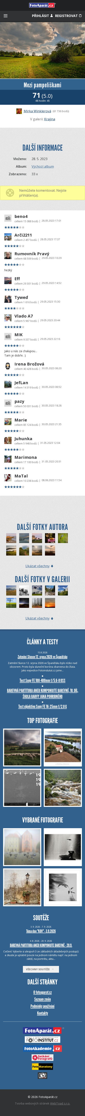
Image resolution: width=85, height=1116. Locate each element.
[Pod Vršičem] (63, 590)
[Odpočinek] (63, 538)
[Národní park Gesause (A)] (50, 590)
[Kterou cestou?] (11, 550)
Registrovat (67, 16)
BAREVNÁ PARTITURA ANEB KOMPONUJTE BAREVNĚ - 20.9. (41, 945)
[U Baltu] (11, 538)
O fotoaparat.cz (42, 992)
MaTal (21, 476)
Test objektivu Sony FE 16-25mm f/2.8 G (42, 706)
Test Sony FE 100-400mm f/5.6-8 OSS (42, 680)
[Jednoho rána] (37, 550)
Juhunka (23, 438)
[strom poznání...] (11, 603)
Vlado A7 (23, 316)
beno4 (20, 216)
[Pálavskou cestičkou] (24, 550)
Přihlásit (41, 16)
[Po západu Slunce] (50, 603)
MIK (18, 334)
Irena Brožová (29, 364)
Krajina (49, 119)
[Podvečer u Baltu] (50, 550)
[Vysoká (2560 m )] (24, 590)
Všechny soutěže (39, 969)
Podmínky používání (42, 1006)
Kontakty (42, 1013)
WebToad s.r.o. (60, 1103)
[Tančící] (37, 603)
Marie (20, 420)
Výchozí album (43, 166)
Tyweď (21, 297)
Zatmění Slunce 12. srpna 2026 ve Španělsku (42, 656)
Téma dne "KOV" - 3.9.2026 (41, 931)
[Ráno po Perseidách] (24, 603)
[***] (37, 590)
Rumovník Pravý (31, 253)
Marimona (25, 457)
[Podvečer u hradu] (37, 538)
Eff (17, 278)
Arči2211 (23, 235)
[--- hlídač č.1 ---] (11, 590)
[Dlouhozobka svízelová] (50, 538)
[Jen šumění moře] (24, 538)
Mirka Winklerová (37, 111)
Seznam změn (42, 999)
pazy (19, 401)
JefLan (21, 382)
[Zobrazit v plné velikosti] (42, 50)
